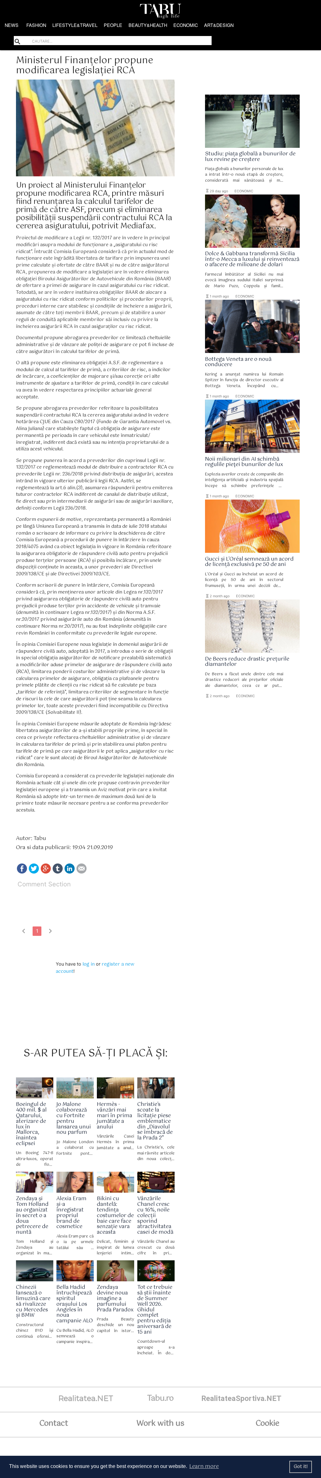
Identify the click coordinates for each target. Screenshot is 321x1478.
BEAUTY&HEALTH (148, 25)
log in (88, 964)
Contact (53, 1423)
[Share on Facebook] (22, 872)
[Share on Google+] (46, 872)
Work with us (160, 1423)
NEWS (11, 25)
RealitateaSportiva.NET (241, 1398)
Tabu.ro (160, 1398)
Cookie (267, 1423)
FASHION (36, 25)
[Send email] (81, 872)
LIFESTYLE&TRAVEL (74, 25)
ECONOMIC (185, 25)
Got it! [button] (301, 1466)
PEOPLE (113, 25)
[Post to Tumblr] (58, 872)
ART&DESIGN (219, 25)
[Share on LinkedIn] (70, 872)
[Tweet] (34, 872)
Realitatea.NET (85, 1398)
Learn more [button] (204, 1466)
